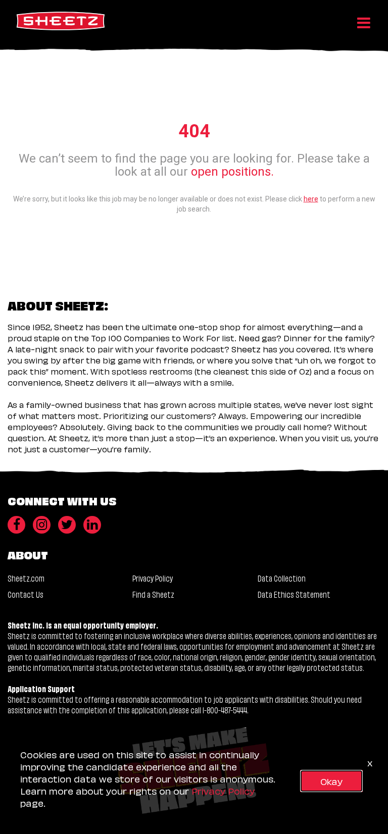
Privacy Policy (152, 578)
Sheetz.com (26, 578)
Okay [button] (331, 780)
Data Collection (282, 577)
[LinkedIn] (92, 525)
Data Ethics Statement (294, 594)
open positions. (232, 172)
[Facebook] (16, 525)
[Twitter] (67, 525)
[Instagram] (42, 525)
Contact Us (25, 594)
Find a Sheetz (153, 594)
